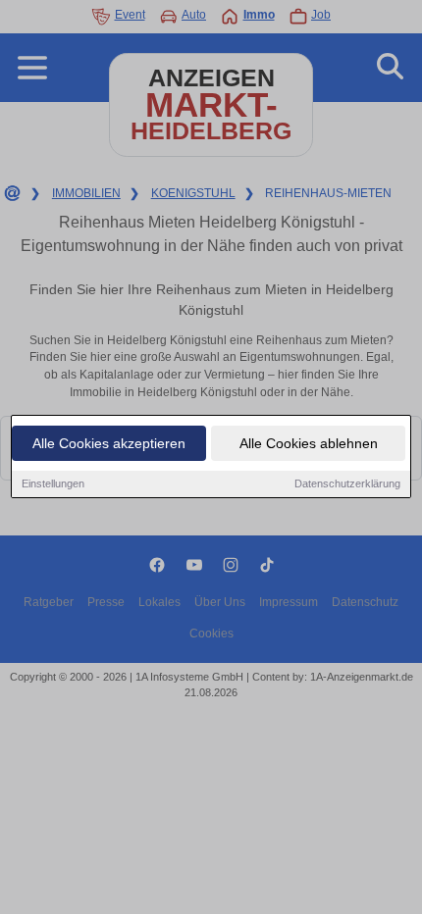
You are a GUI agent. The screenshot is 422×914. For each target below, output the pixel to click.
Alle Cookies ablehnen (308, 443)
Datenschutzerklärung (347, 483)
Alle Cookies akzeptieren (108, 443)
